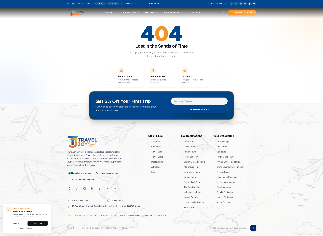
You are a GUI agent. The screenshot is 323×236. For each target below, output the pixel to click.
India (113, 215)
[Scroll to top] (253, 228)
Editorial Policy (112, 228)
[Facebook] (69, 188)
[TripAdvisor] (115, 188)
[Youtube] (107, 188)
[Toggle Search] (223, 12)
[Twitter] (77, 188)
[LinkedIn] (92, 188)
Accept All (38, 223)
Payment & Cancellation (92, 228)
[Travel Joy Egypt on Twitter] (236, 4)
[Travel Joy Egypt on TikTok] (250, 4)
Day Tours (109, 12)
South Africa (160, 215)
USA (90, 215)
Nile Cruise (150, 12)
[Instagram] (84, 188)
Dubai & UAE (147, 215)
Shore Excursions (172, 12)
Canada (122, 215)
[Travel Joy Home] (77, 12)
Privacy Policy (72, 228)
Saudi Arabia (133, 215)
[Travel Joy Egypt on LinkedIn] (245, 4)
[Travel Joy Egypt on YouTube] (254, 4)
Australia (104, 215)
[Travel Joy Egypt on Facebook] (232, 4)
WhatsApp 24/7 (118, 200)
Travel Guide (194, 12)
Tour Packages (129, 12)
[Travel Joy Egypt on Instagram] (241, 4)
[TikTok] (99, 188)
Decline (16, 223)
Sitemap (125, 228)
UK (96, 215)
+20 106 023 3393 (80, 200)
